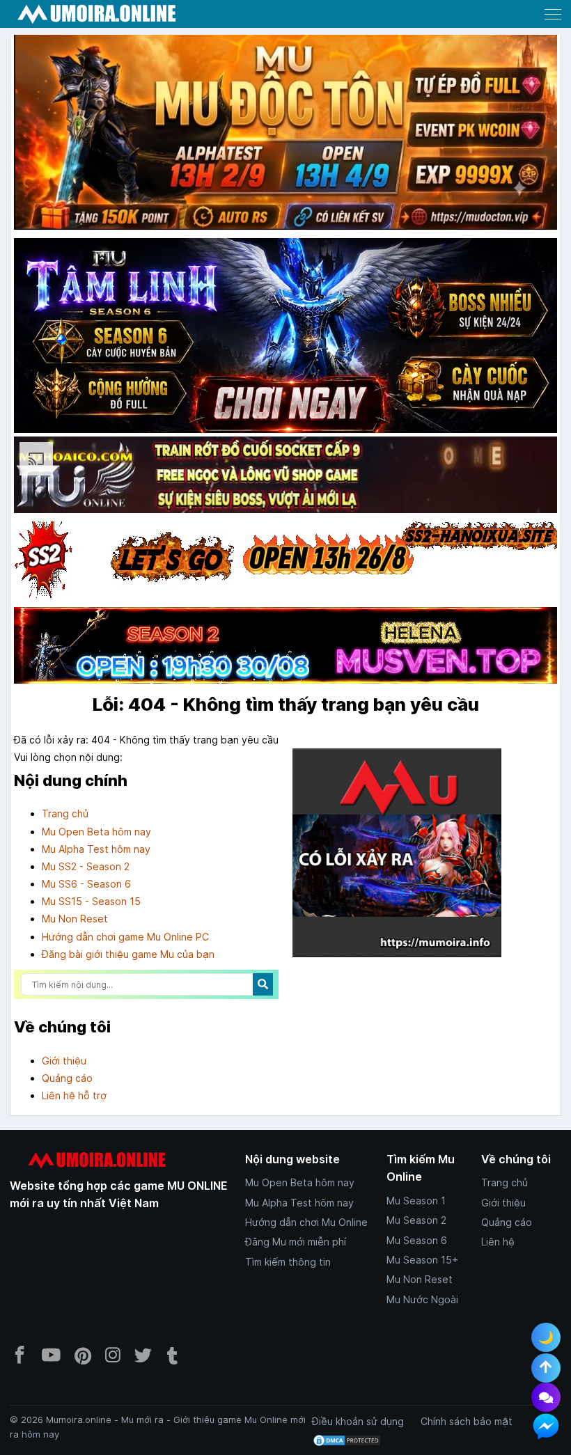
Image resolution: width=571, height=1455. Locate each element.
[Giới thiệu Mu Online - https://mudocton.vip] (285, 229)
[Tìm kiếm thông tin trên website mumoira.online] (263, 984)
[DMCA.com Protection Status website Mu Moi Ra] (347, 1439)
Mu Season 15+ (422, 1260)
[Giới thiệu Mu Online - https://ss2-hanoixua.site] (285, 598)
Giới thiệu (64, 1061)
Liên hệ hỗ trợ (74, 1095)
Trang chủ (65, 813)
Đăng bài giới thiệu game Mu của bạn (128, 954)
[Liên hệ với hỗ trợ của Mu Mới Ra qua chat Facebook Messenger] (546, 1426)
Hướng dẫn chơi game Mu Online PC (125, 937)
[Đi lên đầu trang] (546, 1368)
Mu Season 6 (416, 1240)
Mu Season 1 (416, 1200)
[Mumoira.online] (97, 14)
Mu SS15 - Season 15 (91, 901)
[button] (553, 14)
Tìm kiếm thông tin (288, 1262)
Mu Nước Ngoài (422, 1299)
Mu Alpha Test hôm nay (96, 849)
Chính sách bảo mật (467, 1421)
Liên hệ (498, 1242)
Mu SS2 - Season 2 (86, 866)
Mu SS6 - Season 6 (86, 884)
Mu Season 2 (416, 1220)
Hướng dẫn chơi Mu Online (306, 1222)
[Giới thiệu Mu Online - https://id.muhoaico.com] (285, 513)
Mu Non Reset (75, 919)
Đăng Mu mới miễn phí (295, 1242)
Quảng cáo (67, 1078)
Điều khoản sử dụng (358, 1421)
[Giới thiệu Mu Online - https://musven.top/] (285, 683)
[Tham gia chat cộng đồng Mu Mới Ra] (546, 1397)
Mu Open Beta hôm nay (96, 831)
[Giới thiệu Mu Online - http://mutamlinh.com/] (285, 337)
